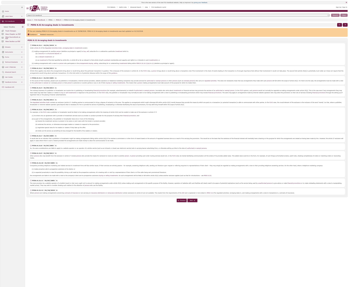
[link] (39, 8)
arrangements (83, 63)
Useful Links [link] (123, 7)
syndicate (107, 60)
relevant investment (45, 56)
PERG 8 (58, 20)
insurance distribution (98, 193)
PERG (50, 20)
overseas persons (188, 80)
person (58, 51)
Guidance (33, 34)
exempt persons (161, 80)
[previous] (339, 25)
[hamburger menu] (27, 8)
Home (29, 20)
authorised (150, 80)
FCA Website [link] (111, 7)
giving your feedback (200, 2)
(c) (153, 63)
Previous (182, 200)
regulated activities (210, 80)
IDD (183, 193)
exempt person (229, 90)
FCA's (145, 71)
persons (174, 80)
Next (191, 200)
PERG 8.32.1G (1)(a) (143, 63)
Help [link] (146, 7)
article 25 (37, 48)
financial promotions (100, 90)
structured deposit (53, 53)
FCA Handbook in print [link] (158, 7)
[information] (22, 27)
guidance (114, 73)
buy (84, 51)
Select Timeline (9, 27)
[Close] (346, 2)
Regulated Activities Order (53, 48)
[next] (345, 25)
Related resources (47, 34)
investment (119, 51)
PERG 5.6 (210, 193)
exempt (45, 82)
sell (88, 51)
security (41, 53)
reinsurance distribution (115, 193)
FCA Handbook (40, 20)
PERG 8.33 (207, 175)
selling (96, 63)
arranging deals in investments (73, 48)
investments (153, 60)
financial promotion (129, 115)
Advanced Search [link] (135, 7)
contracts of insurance (71, 193)
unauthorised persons (265, 183)
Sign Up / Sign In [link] (341, 7)
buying (91, 63)
